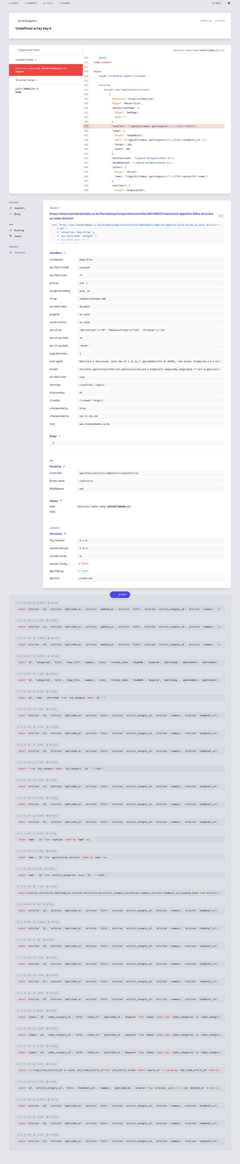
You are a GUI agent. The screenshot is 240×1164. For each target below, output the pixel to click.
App (11, 224)
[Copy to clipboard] (221, 225)
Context (14, 246)
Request (14, 202)
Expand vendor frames (29, 50)
